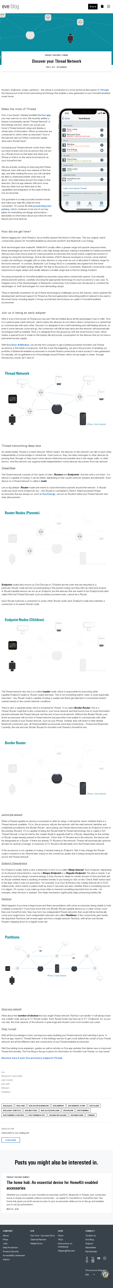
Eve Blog (89, 1239)
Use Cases (7, 1080)
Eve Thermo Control (13, 1115)
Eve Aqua (7, 1105)
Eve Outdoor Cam (50, 1110)
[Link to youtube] (98, 1258)
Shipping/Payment (66, 1250)
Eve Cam (20, 1105)
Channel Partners (38, 1239)
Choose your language (96, 1270)
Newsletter (90, 1247)
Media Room (36, 1243)
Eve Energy (49, 493)
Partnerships (91, 1251)
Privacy (5, 1088)
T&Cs (60, 1239)
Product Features (12, 1076)
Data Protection (10, 1247)
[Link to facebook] (86, 1258)
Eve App (5, 1084)
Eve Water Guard (58, 1115)
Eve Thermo (83, 1110)
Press (5, 1239)
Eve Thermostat (37, 1115)
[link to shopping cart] (102, 6)
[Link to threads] (86, 1261)
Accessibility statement (14, 1255)
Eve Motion (31, 1110)
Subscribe (10, 1140)
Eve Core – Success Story (42, 1235)
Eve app (46, 114)
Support (89, 1243)
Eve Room (68, 1110)
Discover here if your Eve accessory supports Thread (31, 1057)
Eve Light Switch (12, 1110)
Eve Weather (77, 1115)
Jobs (5, 1243)
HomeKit (6, 1092)
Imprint (6, 1259)
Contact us (90, 1235)
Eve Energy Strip (76, 1105)
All (3, 1072)
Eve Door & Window (18, 344)
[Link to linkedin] (92, 1261)
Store (93, 6)
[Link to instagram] (104, 1258)
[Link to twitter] (92, 1258)
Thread (104, 89)
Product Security (11, 1251)
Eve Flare (94, 1105)
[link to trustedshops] (105, 1274)
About (6, 1235)
